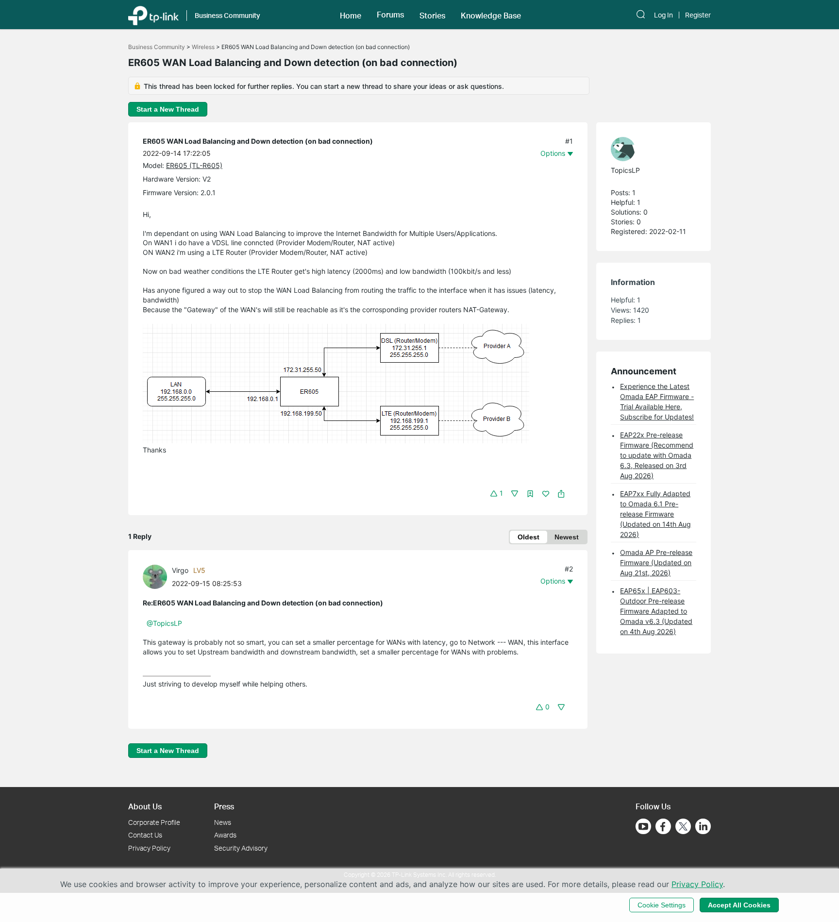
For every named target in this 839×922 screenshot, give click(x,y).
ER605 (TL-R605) (194, 165)
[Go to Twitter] (683, 827)
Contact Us (145, 835)
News (222, 822)
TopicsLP (625, 170)
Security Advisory (241, 848)
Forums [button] (390, 14)
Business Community (156, 46)
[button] (350, 14)
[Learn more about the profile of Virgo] (157, 576)
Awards (225, 835)
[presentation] (155, 577)
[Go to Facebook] (663, 826)
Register (698, 15)
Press (224, 806)
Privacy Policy (149, 848)
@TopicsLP (164, 623)
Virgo (180, 570)
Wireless (203, 46)
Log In (663, 15)
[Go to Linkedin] (703, 826)
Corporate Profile (154, 822)
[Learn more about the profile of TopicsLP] (649, 149)
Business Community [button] (227, 15)
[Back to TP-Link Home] (153, 14)
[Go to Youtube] (643, 826)
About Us (145, 806)
